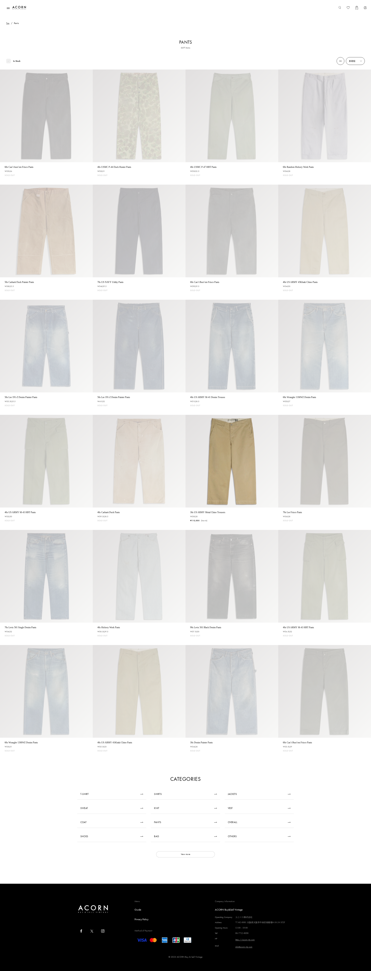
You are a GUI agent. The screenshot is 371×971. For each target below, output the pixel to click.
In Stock (16, 61)
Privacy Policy (141, 919)
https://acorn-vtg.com (245, 939)
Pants (16, 23)
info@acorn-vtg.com (243, 947)
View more (185, 854)
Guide (137, 909)
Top (7, 23)
